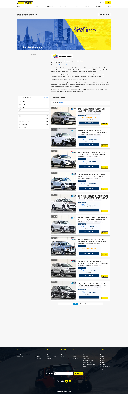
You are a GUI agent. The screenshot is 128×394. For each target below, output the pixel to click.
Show (74, 354)
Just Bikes (102, 360)
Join (107, 2)
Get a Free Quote (88, 122)
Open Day (75, 358)
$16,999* (84, 292)
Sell (37, 6)
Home (18, 6)
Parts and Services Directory (27, 11)
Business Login (104, 14)
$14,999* (84, 161)
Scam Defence (86, 356)
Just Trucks (102, 364)
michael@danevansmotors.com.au (63, 65)
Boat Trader (102, 369)
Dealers (49, 354)
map (82, 61)
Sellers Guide (38, 358)
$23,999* (84, 205)
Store (109, 6)
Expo (74, 356)
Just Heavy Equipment (105, 366)
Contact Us (85, 368)
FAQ (84, 354)
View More (104, 123)
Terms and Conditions (88, 360)
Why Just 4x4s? (38, 356)
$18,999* (84, 227)
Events (76, 6)
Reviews (63, 356)
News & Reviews (63, 6)
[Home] (25, 2)
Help (84, 349)
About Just (98, 6)
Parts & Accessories (51, 356)
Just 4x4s (102, 362)
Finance (87, 6)
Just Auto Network (104, 349)
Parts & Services (48, 6)
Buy (28, 6)
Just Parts (102, 368)
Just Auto (102, 356)
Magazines (102, 354)
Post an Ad (37, 354)
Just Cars (102, 358)
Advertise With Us (87, 362)
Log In (102, 2)
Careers (84, 366)
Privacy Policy (86, 358)
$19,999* (84, 139)
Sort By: (55, 102)
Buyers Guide (20, 356)
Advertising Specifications (89, 364)
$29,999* (84, 270)
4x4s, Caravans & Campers (23, 354)
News (62, 354)
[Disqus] (64, 324)
